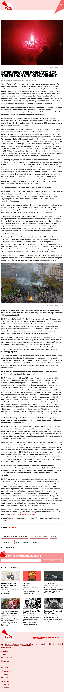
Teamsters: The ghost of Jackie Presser (53, 612)
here (8, 520)
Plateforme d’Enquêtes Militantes (12, 80)
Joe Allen (46, 615)
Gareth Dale (26, 587)
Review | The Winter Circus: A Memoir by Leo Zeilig (8, 585)
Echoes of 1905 (49, 583)
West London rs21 (6, 615)
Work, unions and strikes (39, 536)
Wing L (46, 585)
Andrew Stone (5, 589)
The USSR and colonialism (28, 584)
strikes (34, 542)
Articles (4, 651)
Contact (4, 668)
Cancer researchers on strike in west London (9, 612)
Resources (5, 661)
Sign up (52, 560)
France (53, 536)
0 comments (9, 547)
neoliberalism (7, 542)
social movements (22, 542)
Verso (15, 514)
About (3, 654)
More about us (6, 647)
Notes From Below (28, 514)
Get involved (6, 658)
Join (2, 664)
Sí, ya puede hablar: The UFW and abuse (31, 612)
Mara (24, 615)
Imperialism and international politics (15, 536)
